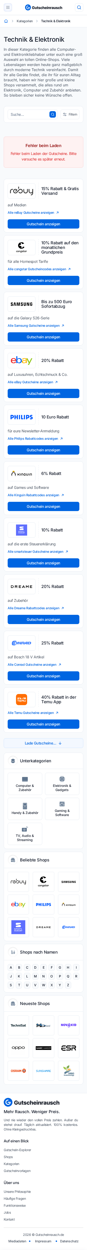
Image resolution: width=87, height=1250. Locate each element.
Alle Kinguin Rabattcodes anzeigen (33, 495)
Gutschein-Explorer (17, 1150)
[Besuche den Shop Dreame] (43, 927)
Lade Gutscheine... (40, 743)
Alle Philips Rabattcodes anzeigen (33, 438)
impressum (43, 1241)
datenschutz (69, 1241)
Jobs (7, 1212)
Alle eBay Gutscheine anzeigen (30, 382)
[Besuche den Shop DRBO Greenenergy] (68, 1071)
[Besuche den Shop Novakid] (68, 1025)
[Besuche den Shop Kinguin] (68, 904)
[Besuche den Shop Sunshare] (43, 1071)
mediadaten (17, 1241)
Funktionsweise (15, 1205)
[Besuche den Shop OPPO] (18, 1048)
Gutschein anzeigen (43, 224)
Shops (8, 1157)
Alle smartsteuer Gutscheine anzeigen (35, 551)
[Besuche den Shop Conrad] (68, 927)
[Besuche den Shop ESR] (68, 1048)
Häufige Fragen (15, 1198)
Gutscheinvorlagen (17, 1171)
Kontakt (9, 1219)
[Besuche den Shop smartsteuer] (18, 927)
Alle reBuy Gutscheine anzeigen (31, 212)
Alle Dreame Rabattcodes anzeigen (33, 608)
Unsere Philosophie (17, 1191)
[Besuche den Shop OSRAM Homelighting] (18, 1071)
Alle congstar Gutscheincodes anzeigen (37, 269)
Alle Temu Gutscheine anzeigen (31, 713)
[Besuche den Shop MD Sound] (43, 1025)
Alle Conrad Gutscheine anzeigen (32, 664)
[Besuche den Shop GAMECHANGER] (43, 1048)
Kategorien (11, 1164)
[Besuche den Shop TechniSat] (18, 1025)
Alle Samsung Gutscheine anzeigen (33, 325)
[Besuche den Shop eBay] (18, 904)
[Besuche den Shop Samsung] (68, 882)
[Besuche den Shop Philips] (43, 904)
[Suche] (79, 7)
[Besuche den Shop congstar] (43, 882)
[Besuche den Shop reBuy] (18, 882)
